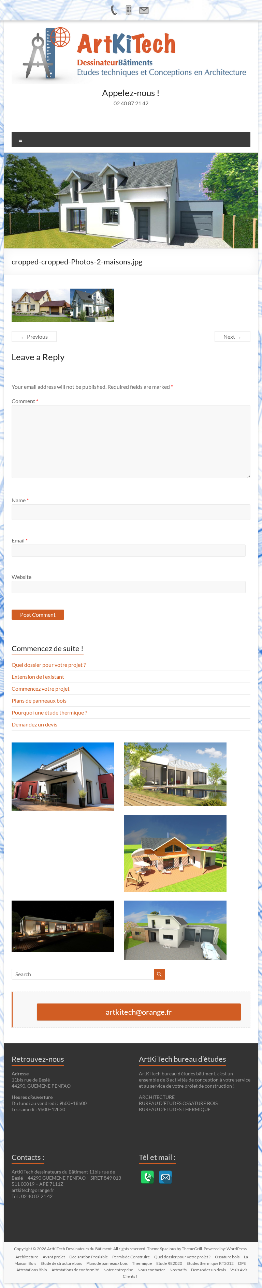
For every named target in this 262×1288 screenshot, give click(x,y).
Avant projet (54, 1256)
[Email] (165, 1177)
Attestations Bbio (31, 1269)
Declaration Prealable (88, 1256)
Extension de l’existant (38, 676)
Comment (25, 401)
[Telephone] (147, 1177)
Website (21, 576)
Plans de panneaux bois (39, 700)
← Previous (34, 336)
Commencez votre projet (41, 688)
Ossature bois (227, 1256)
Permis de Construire (131, 1256)
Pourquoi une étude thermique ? (49, 712)
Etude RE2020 (169, 1263)
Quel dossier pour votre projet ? (49, 664)
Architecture (26, 1256)
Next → (232, 336)
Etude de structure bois (61, 1263)
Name (20, 500)
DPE (242, 1263)
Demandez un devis (34, 724)
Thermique (142, 1263)
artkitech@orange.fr (139, 1011)
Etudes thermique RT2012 (210, 1263)
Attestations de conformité (75, 1269)
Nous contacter (151, 1269)
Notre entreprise (118, 1269)
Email (20, 540)
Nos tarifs (178, 1269)
